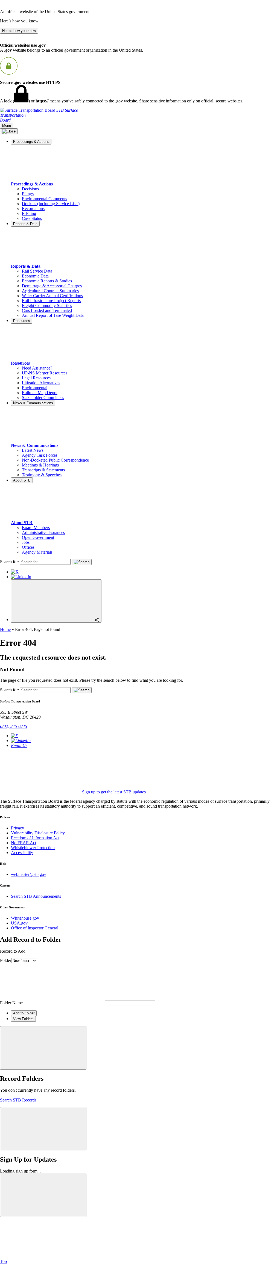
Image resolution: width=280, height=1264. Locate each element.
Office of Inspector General (34, 928)
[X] (15, 571)
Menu (6, 125)
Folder (5, 960)
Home (5, 629)
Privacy (17, 828)
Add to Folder (23, 1013)
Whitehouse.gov (25, 918)
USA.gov (19, 923)
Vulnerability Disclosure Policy (38, 833)
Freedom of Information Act (35, 837)
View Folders (23, 1019)
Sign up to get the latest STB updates (114, 792)
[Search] (82, 562)
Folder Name (11, 1002)
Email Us (19, 745)
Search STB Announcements (36, 896)
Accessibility (22, 852)
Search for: (9, 561)
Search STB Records (18, 1100)
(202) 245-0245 (13, 726)
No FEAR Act (23, 842)
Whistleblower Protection (33, 847)
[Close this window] (43, 1048)
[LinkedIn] (21, 576)
